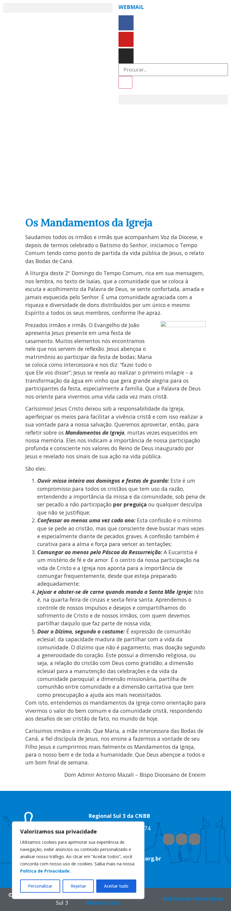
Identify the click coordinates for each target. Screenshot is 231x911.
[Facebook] (126, 22)
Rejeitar (78, 886)
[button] (57, 8)
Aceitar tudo (116, 886)
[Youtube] (126, 39)
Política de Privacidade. (45, 871)
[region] (78, 860)
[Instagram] (126, 55)
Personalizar (40, 886)
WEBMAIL (131, 7)
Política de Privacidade (193, 898)
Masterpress (102, 902)
